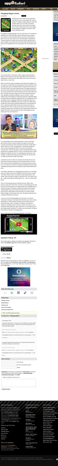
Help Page (7, 265)
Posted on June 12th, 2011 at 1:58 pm (8, 347)
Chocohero (28, 438)
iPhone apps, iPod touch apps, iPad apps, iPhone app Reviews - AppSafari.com (18, 3)
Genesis (28, 424)
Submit (43, 8)
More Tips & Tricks (47, 442)
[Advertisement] (45, 34)
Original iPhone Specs (48, 429)
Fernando (33, 424)
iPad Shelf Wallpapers (48, 438)
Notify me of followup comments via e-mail (11, 377)
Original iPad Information (49, 420)
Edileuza (33, 435)
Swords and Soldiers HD (7, 309)
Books (55, 59)
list (18, 421)
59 (26, 416)
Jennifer (28, 447)
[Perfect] (6, 15)
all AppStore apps (9, 242)
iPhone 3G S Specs (47, 425)
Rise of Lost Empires (6, 307)
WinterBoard (29, 423)
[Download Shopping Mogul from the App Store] (6, 25)
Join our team (4, 433)
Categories (20, 8)
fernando (29, 435)
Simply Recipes (29, 446)
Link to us (3, 435)
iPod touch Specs (47, 431)
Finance (56, 54)
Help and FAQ (4, 429)
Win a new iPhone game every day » (11, 313)
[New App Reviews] (5, 8)
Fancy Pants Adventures (31, 443)
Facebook (18, 292)
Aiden (27, 444)
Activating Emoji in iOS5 (48, 415)
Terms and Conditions (29, 458)
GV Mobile (28, 419)
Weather (56, 56)
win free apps (5, 420)
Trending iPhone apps (13, 415)
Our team (14, 407)
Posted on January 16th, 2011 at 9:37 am (8, 329)
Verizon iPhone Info (47, 422)
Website (9, 258)
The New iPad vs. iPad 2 (49, 411)
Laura (27, 408)
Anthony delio (33, 447)
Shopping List (4, 305)
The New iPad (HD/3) (48, 409)
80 (26, 424)
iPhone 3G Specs (47, 427)
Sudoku (27, 411)
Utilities (56, 49)
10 (26, 439)
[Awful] (1, 15)
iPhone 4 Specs (47, 424)
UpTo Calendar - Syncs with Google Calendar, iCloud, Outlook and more (31, 428)
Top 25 (12, 8)
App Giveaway (36, 8)
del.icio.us (25, 292)
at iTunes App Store (6, 249)
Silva (32, 431)
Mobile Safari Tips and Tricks (50, 440)
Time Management (31, 262)
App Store (15, 262)
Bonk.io (32, 421)
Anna (27, 412)
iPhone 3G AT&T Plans (48, 433)
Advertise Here (45, 58)
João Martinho (32, 417)
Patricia (28, 439)
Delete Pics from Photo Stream (50, 413)
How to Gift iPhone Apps (49, 436)
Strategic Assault (5, 300)
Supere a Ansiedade (30, 439)
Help (51, 8)
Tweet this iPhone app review (11, 292)
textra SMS (28, 421)
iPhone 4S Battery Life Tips (49, 416)
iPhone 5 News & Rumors (49, 407)
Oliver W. (31, 412)
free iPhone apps (8, 412)
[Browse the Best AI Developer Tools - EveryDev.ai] (19, 277)
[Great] (5, 15)
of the (19, 6)
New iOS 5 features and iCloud (50, 418)
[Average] (3, 15)
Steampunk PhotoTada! (31, 407)
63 (26, 435)
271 (26, 431)
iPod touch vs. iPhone (48, 435)
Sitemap (3, 439)
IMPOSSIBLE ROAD (30, 414)
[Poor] (2, 15)
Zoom (7, 16)
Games (20, 262)
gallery (14, 421)
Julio (30, 444)
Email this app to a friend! (5, 292)
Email (55, 58)
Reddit (31, 292)
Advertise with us (5, 431)
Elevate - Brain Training (31, 434)
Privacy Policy (39, 458)
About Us (3, 428)
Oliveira (29, 431)
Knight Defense (4, 302)
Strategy (24, 262)
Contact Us (3, 437)
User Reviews (9, 16)
